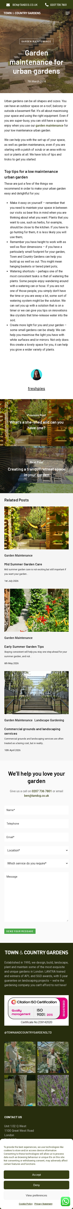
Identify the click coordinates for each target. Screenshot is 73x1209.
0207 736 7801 (42, 791)
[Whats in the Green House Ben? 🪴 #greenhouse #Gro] (53, 1057)
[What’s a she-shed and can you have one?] (36, 422)
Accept (36, 1174)
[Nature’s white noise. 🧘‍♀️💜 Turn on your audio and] (53, 1090)
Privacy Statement (43, 1204)
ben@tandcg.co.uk (36, 795)
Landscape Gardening (49, 720)
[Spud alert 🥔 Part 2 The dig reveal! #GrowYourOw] (20, 1057)
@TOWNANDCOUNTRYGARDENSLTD (28, 1032)
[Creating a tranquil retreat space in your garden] (36, 469)
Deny (36, 1185)
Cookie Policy (26, 1204)
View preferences (36, 1195)
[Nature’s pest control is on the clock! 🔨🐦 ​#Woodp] (20, 1090)
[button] (25, 4)
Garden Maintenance (36, 41)
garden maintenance (49, 125)
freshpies (36, 388)
